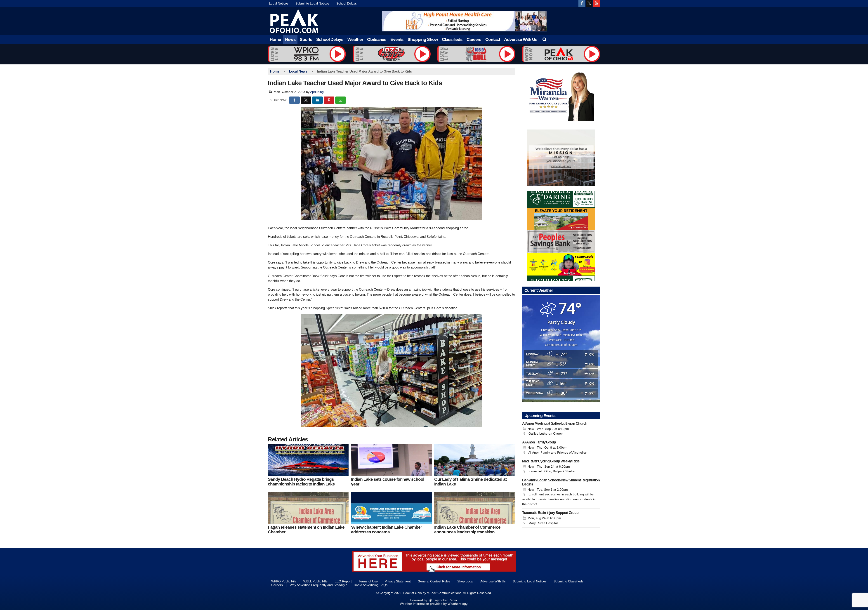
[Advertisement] (464, 21)
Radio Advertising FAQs (370, 585)
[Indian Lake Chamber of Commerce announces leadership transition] (474, 508)
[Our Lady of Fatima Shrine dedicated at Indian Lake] (474, 460)
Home (275, 39)
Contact (492, 39)
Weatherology (457, 603)
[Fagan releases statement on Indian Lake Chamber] (308, 508)
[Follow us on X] (589, 3)
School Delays (346, 3)
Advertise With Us (520, 39)
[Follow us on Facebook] (581, 3)
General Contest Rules (434, 581)
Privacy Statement (398, 581)
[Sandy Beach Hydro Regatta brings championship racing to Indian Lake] (308, 460)
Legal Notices (278, 3)
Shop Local (465, 581)
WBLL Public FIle (315, 581)
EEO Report (343, 581)
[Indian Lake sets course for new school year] (391, 460)
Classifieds (452, 39)
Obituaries (376, 39)
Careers (474, 39)
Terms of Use (368, 581)
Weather (355, 39)
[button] (544, 39)
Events (396, 39)
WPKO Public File (283, 581)
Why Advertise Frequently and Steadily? (318, 585)
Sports (306, 39)
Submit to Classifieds (568, 581)
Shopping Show (423, 39)
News (290, 39)
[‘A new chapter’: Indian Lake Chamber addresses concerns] (391, 508)
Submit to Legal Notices (312, 3)
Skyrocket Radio (445, 600)
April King (317, 92)
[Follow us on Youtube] (596, 3)
